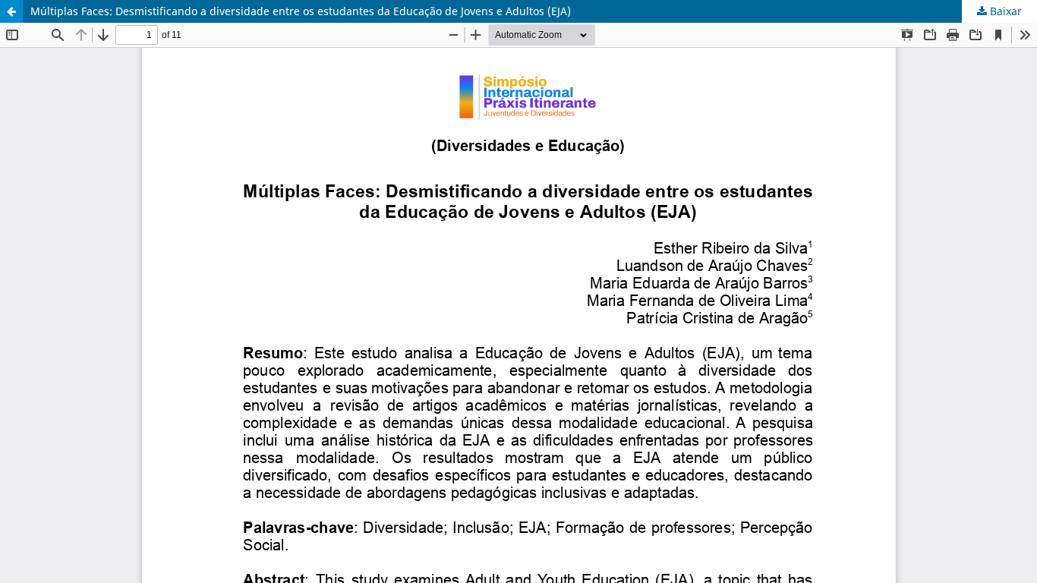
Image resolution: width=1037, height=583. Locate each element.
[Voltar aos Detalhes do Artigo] (11, 11)
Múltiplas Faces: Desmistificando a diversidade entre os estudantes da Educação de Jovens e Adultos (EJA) (300, 11)
